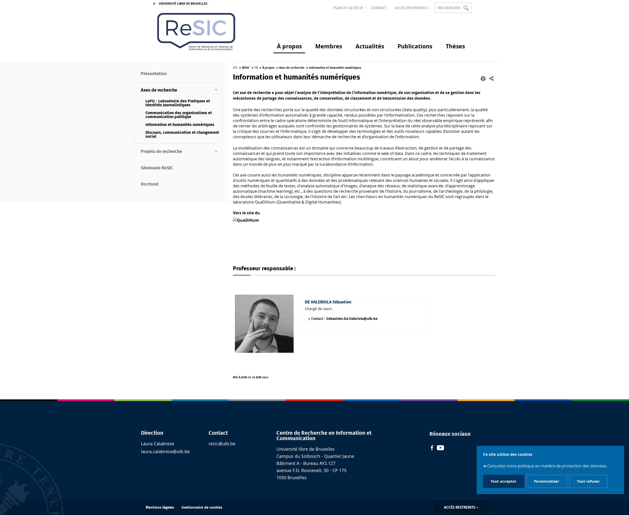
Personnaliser (546, 481)
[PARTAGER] (491, 78)
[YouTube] (440, 448)
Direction (152, 433)
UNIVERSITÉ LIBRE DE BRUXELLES (183, 3)
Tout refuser (588, 481)
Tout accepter (503, 481)
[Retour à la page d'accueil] (196, 31)
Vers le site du (246, 213)
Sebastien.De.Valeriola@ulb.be (351, 318)
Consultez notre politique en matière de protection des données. (547, 466)
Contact (218, 433)
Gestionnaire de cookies (202, 507)
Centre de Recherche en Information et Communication (324, 435)
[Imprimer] (483, 78)
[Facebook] (432, 448)
